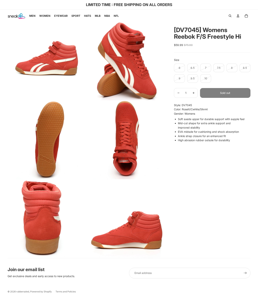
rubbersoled (22, 291)
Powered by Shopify (41, 291)
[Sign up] (245, 273)
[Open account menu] (238, 16)
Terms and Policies (66, 291)
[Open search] (230, 16)
